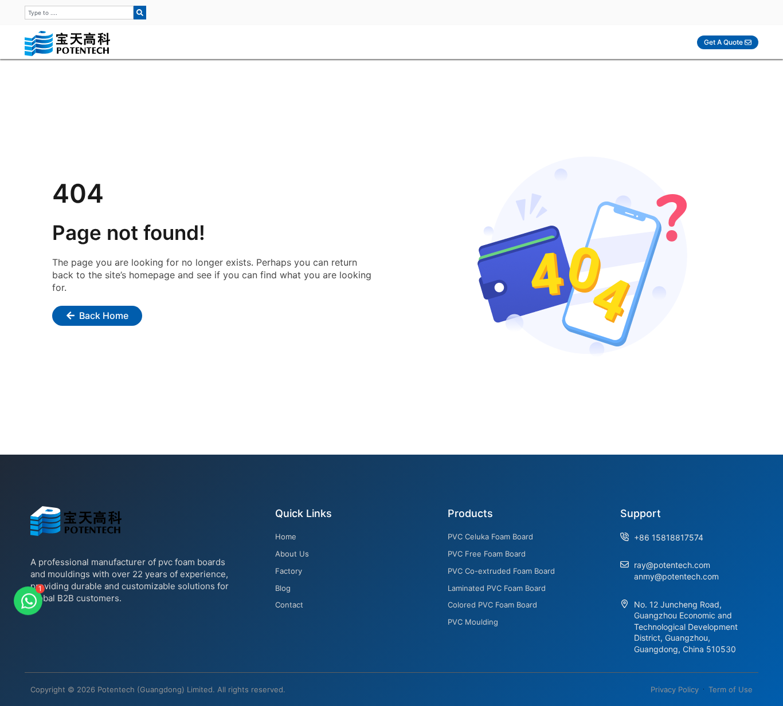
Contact (289, 604)
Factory (288, 570)
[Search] (140, 12)
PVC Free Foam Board (487, 553)
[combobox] (79, 12)
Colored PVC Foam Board (492, 604)
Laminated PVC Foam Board (497, 588)
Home (285, 536)
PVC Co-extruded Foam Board (501, 570)
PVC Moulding (473, 621)
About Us (292, 553)
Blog (283, 588)
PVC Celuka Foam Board (490, 536)
